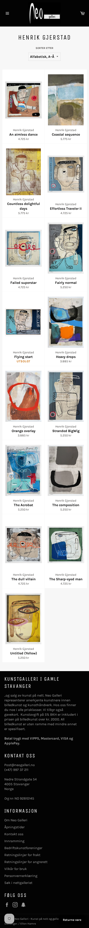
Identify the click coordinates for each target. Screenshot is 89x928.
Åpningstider (14, 827)
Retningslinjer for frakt (22, 855)
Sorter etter (44, 48)
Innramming (14, 841)
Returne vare (72, 920)
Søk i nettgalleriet (18, 883)
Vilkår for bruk (15, 869)
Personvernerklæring (20, 876)
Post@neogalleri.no (19, 765)
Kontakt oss (13, 834)
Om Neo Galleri (15, 820)
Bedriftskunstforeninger (23, 848)
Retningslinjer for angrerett (26, 862)
